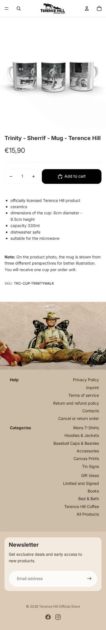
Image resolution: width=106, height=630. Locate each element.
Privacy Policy (86, 379)
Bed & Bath (88, 498)
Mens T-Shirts (86, 427)
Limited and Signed (81, 483)
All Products (88, 514)
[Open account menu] (87, 8)
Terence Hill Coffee (81, 506)
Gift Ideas (90, 475)
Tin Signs (90, 466)
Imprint (92, 387)
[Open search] (18, 8)
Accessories (88, 450)
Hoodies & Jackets (81, 435)
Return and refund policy (76, 403)
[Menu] (6, 8)
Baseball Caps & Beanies (76, 443)
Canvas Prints (86, 458)
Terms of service (83, 395)
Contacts (90, 410)
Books (93, 491)
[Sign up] (89, 578)
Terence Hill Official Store (59, 606)
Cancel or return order (78, 418)
